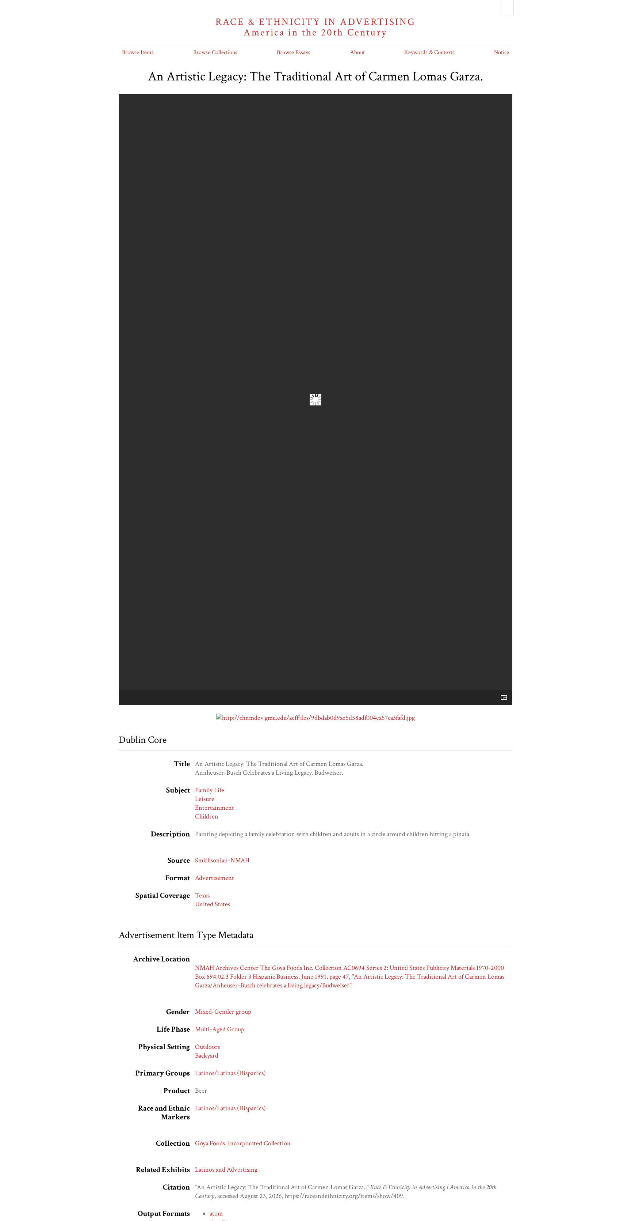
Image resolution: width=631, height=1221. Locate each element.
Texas (202, 895)
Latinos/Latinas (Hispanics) (230, 1073)
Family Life (209, 790)
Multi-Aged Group (219, 1029)
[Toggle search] (507, 7)
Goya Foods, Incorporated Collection (243, 1143)
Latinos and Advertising (226, 1169)
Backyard (206, 1055)
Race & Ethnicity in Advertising (315, 27)
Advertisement (214, 878)
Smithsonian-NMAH (222, 860)
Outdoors (207, 1047)
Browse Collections (215, 52)
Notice (501, 52)
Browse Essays (293, 52)
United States (212, 904)
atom (216, 1213)
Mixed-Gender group (223, 1012)
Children (206, 816)
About (357, 52)
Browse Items (138, 52)
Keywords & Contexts (429, 52)
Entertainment (214, 808)
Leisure (204, 799)
